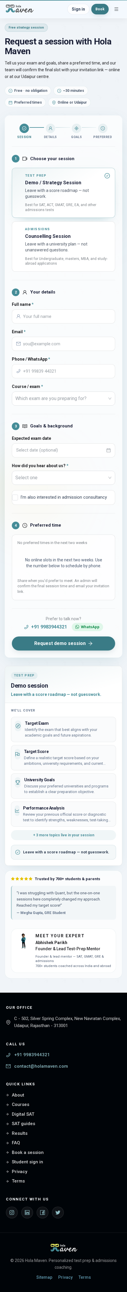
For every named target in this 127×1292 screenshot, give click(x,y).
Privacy (19, 1171)
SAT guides (23, 1123)
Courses (20, 1104)
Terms (18, 1181)
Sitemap (44, 1277)
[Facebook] (42, 1212)
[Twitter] (58, 1212)
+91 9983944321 (49, 627)
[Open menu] (116, 9)
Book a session (28, 1152)
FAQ (16, 1142)
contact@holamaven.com (41, 1066)
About (18, 1095)
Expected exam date (31, 438)
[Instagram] (12, 1212)
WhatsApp (90, 627)
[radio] (63, 193)
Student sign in (27, 1162)
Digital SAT (23, 1114)
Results (19, 1133)
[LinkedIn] (27, 1212)
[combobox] (60, 398)
